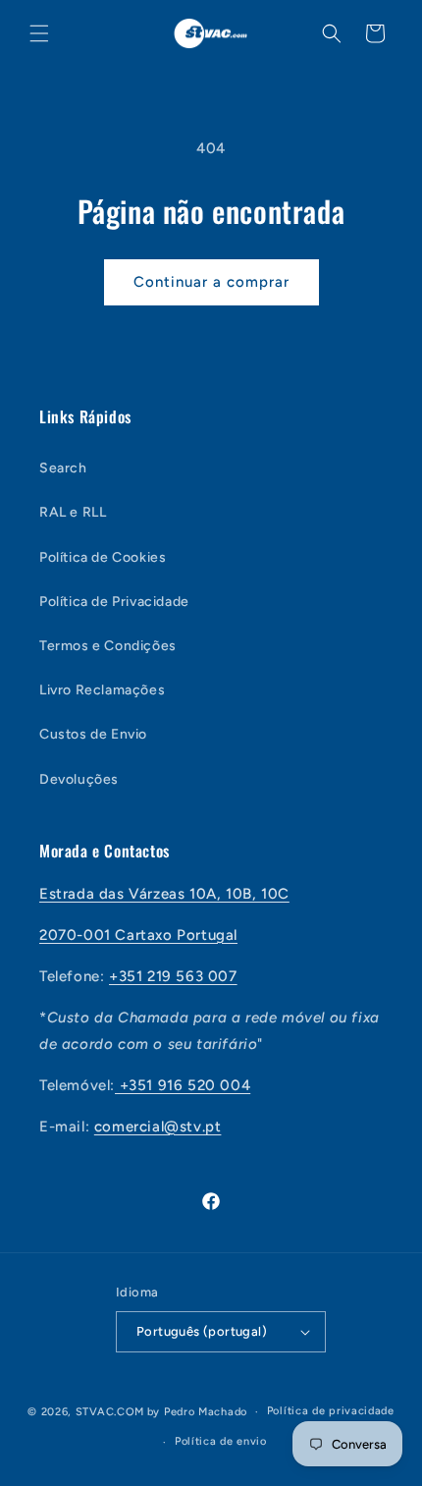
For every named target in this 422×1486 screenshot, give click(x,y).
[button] (39, 33)
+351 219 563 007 (173, 976)
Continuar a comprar (211, 282)
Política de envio (221, 1441)
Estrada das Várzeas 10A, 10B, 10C (164, 894)
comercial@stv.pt (158, 1126)
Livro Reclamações (102, 690)
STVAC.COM (110, 1411)
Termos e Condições (108, 645)
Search (63, 468)
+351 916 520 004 (182, 1085)
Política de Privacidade (114, 601)
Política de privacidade (331, 1410)
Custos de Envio (93, 734)
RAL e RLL (72, 512)
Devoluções (79, 779)
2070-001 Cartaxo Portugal (138, 935)
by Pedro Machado (197, 1411)
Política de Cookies (102, 557)
